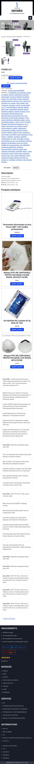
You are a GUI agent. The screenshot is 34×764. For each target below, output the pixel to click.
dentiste (26, 107)
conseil (18, 105)
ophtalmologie (5, 139)
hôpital (11, 122)
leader (20, 126)
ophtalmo (24, 137)
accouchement (21, 93)
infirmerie (4, 124)
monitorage (26, 132)
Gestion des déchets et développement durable (15, 641)
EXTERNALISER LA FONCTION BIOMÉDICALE (15, 712)
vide (24, 160)
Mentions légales (7, 731)
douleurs (22, 111)
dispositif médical (22, 109)
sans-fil (11, 153)
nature (7, 135)
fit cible (11, 118)
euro (22, 116)
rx (27, 151)
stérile (16, 156)
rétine (24, 151)
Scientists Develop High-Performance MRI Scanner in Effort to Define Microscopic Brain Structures (16, 527)
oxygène (26, 139)
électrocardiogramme (16, 114)
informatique (12, 124)
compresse (12, 105)
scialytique (26, 153)
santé (16, 153)
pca (14, 141)
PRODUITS (26, 145)
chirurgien (4, 103)
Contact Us (6, 741)
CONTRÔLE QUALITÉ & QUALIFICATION (13, 706)
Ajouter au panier (15, 78)
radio (25, 149)
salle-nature (4, 153)
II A (19, 122)
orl (11, 139)
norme (18, 135)
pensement (21, 141)
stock (28, 156)
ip (23, 124)
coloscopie (4, 105)
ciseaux (13, 103)
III (23, 122)
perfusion (29, 141)
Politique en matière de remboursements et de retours (17, 738)
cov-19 (3, 107)
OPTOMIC (5, 677)
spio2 (12, 156)
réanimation (11, 151)
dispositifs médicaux (7, 111)
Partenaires (6, 755)
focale (27, 118)
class (17, 103)
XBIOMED (17, 10)
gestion (22, 120)
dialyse (3, 109)
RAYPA (4, 674)
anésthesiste (18, 95)
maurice (25, 130)
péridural (4, 143)
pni (21, 143)
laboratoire (10, 126)
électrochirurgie (6, 116)
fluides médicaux (19, 118)
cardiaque (25, 99)
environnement (15, 116)
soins (8, 156)
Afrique (28, 93)
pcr (17, 141)
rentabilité (19, 151)
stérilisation (22, 156)
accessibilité (12, 93)
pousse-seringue (15, 145)
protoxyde (15, 149)
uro (27, 158)
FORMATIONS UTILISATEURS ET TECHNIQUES (15, 709)
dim (7, 109)
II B (22, 122)
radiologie (4, 151)
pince (18, 143)
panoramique (5, 141)
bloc (8, 99)
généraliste (16, 120)
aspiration (25, 95)
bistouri (3, 99)
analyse (11, 95)
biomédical (25, 97)
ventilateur (12, 160)
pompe (25, 143)
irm (25, 124)
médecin (9, 132)
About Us (5, 728)
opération (10, 137)
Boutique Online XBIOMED (14, 36)
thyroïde (22, 158)
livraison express (6, 128)
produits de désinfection (8, 147)
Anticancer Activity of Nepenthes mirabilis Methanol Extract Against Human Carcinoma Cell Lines (16, 423)
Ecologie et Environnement (10, 745)
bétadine (19, 97)
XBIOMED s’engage (8, 632)
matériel (13, 130)
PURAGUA (5, 686)
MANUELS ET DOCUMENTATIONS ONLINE (14, 718)
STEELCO (5, 671)
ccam (20, 101)
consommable (25, 105)
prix (21, 145)
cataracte (15, 101)
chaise (25, 101)
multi (2, 135)
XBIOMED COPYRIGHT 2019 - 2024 (17, 762)
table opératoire (15, 158)
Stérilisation (6, 758)
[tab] (30, 18)
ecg (29, 111)
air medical (4, 95)
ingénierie (19, 124)
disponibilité (13, 109)
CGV (4, 734)
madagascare (22, 128)
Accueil (3, 36)
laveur (15, 126)
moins (20, 132)
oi (6, 137)
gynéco (27, 120)
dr (26, 111)
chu (9, 103)
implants (28, 122)
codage (22, 103)
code (26, 103)
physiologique (11, 143)
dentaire (20, 107)
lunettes (14, 128)
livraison (25, 126)
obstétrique (24, 135)
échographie (5, 114)
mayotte (3, 132)
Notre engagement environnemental (12, 638)
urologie (3, 160)
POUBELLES (5, 145)
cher (29, 101)
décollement (13, 107)
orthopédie (20, 139)
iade (16, 122)
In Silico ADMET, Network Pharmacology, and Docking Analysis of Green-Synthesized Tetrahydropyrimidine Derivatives (16, 406)
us (7, 160)
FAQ (4, 748)
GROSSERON (6, 692)
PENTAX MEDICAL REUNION (10, 680)
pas (11, 141)
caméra (19, 99)
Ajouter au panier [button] (17, 236)
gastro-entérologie (6, 120)
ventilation (19, 160)
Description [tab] (7, 167)
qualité (21, 149)
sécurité (3, 156)
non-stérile (13, 135)
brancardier (13, 99)
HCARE (5, 689)
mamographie (5, 130)
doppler (17, 111)
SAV (4, 703)
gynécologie (5, 122)
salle (30, 151)
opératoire (17, 137)
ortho (14, 139)
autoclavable (5, 97)
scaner (20, 153)
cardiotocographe (6, 101)
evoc (25, 116)
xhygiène (4, 162)
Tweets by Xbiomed (9, 619)
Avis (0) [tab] (15, 167)
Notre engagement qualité (10, 635)
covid (7, 107)
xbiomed (28, 160)
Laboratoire (6, 752)
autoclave (13, 97)
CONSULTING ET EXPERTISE (10, 715)
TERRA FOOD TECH (8, 683)
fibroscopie (4, 118)
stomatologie (5, 158)
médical (15, 132)
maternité (19, 130)
